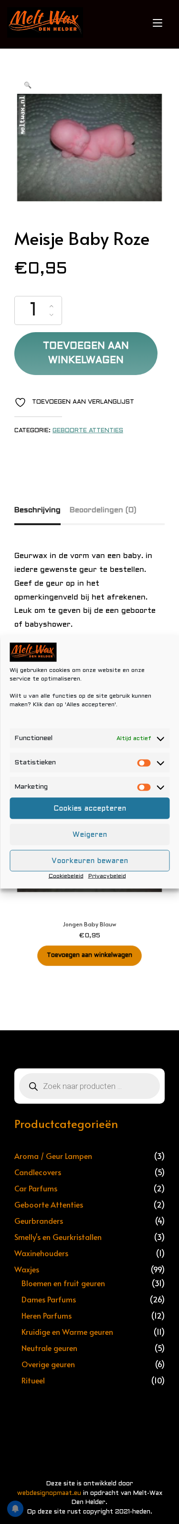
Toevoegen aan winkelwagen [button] (89, 955)
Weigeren (90, 834)
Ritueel (33, 1380)
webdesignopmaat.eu (49, 1493)
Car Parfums (35, 1188)
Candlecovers (37, 1172)
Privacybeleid (107, 876)
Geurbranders (38, 1220)
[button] (28, 86)
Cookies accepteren (89, 808)
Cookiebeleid (66, 876)
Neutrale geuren (49, 1347)
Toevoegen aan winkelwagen (86, 353)
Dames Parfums (48, 1299)
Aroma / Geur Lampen (53, 1155)
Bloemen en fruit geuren (63, 1283)
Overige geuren (48, 1364)
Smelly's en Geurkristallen (58, 1236)
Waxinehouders (41, 1253)
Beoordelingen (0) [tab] (103, 510)
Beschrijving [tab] (37, 510)
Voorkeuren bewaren (90, 860)
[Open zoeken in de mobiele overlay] (89, 1086)
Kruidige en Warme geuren (67, 1331)
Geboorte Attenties (88, 431)
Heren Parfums (46, 1315)
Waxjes (26, 1269)
